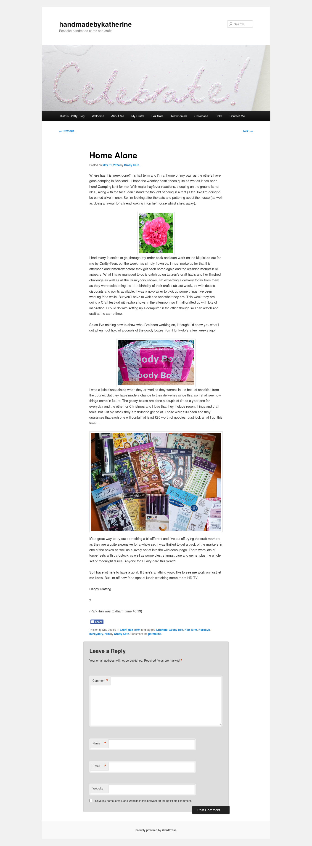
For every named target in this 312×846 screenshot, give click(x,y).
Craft (123, 630)
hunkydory (96, 634)
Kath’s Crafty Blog (72, 116)
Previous (66, 131)
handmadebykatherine (95, 24)
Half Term (134, 630)
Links (218, 116)
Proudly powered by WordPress (156, 830)
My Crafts (137, 116)
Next (248, 131)
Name (99, 743)
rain (107, 634)
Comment (100, 680)
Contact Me (237, 116)
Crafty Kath (131, 165)
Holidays (204, 630)
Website (98, 788)
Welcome (98, 116)
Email (99, 766)
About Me (117, 116)
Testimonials (179, 116)
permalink (154, 634)
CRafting (161, 630)
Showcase (201, 116)
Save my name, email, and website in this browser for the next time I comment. (143, 801)
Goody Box (176, 630)
